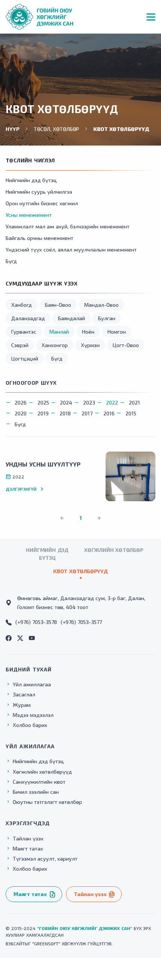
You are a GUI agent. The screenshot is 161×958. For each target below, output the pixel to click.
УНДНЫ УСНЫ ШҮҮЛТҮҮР (43, 464)
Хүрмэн (90, 345)
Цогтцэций (24, 358)
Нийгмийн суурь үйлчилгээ (39, 191)
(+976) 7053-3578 (36, 622)
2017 (87, 413)
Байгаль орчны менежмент (39, 238)
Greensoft (46, 943)
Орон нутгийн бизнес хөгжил (42, 203)
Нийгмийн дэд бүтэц (31, 180)
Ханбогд (21, 305)
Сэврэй (19, 345)
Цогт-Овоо (126, 345)
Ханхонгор (55, 345)
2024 (66, 402)
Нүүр (12, 129)
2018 (65, 413)
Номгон (116, 331)
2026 (21, 402)
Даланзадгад (28, 318)
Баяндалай (71, 318)
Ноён (88, 331)
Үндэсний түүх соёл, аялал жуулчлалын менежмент (71, 249)
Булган (106, 318)
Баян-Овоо (58, 305)
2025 (43, 402)
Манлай (59, 331)
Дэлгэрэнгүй (21, 489)
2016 (109, 413)
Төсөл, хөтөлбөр (56, 129)
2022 (112, 402)
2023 (89, 402)
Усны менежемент (29, 215)
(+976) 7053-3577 (81, 622)
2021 (134, 402)
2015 (130, 413)
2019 (43, 413)
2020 (21, 413)
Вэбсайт (15, 943)
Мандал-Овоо (101, 305)
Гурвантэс (23, 331)
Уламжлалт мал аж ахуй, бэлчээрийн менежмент (68, 226)
